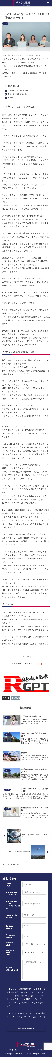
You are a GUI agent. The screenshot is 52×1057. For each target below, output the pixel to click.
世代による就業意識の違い (18, 94)
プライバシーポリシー (35, 1050)
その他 (7, 698)
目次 (10, 86)
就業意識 (17, 698)
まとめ (10, 98)
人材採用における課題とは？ (19, 90)
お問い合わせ (14, 1050)
